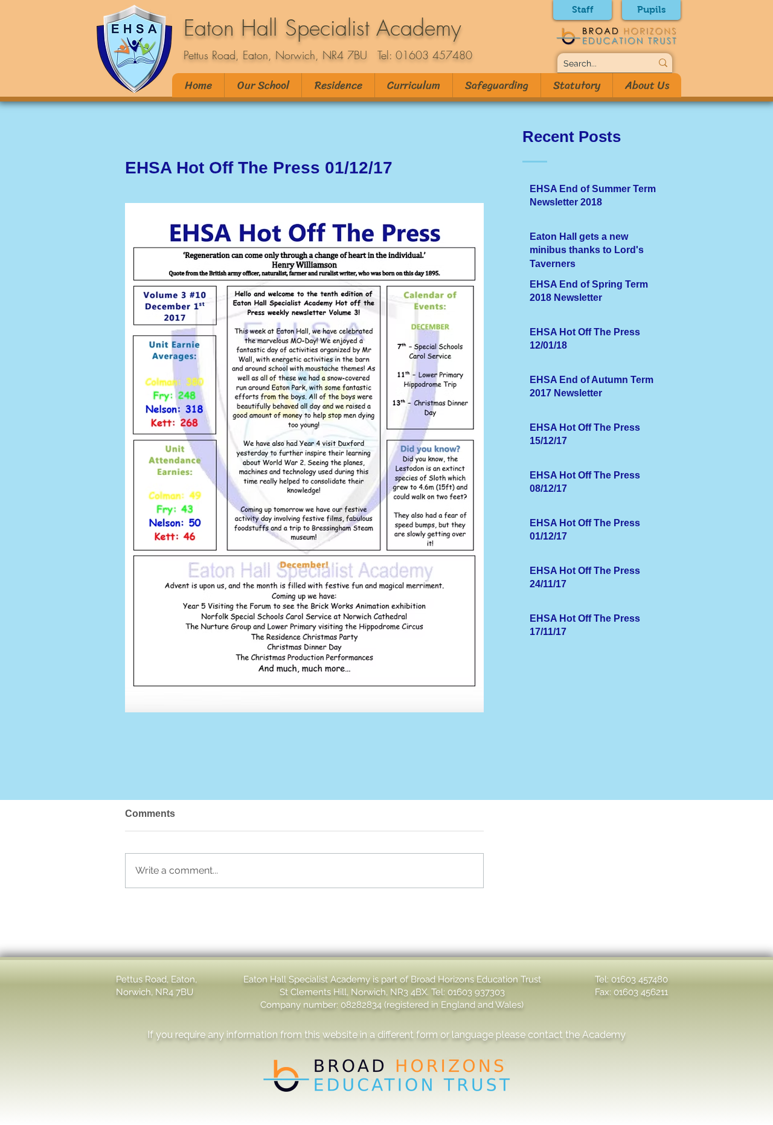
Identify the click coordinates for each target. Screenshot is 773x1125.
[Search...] (663, 63)
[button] (262, 85)
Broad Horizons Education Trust (476, 979)
